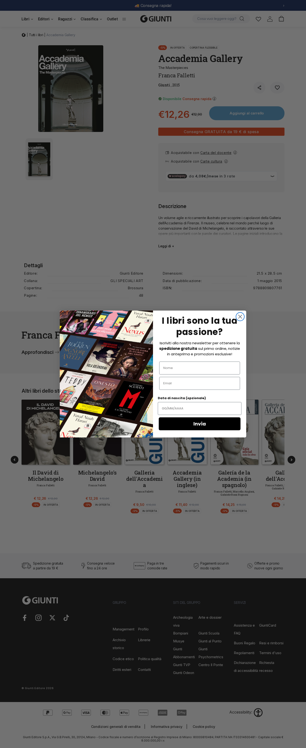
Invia (199, 423)
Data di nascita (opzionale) (182, 398)
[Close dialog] (240, 316)
